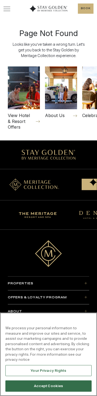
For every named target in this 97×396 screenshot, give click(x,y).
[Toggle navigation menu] (7, 8)
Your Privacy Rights (48, 371)
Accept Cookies (48, 386)
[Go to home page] (48, 253)
